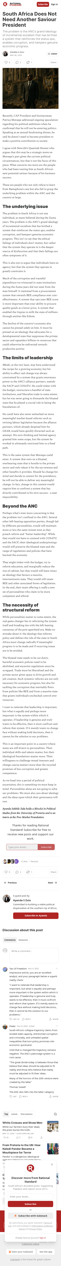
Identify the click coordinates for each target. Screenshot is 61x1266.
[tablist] (16, 940)
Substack (15, 1259)
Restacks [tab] (23, 940)
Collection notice (30, 1244)
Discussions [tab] (26, 1114)
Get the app (46, 1251)
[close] (51, 1164)
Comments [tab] (9, 940)
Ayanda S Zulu (17, 52)
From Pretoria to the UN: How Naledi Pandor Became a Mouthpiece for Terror (21, 1149)
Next (50, 882)
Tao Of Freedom (18, 968)
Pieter (12, 1026)
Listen (54, 53)
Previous (12, 882)
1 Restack (33, 861)
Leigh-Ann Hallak (25, 1133)
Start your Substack (22, 1251)
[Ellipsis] (56, 968)
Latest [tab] (14, 1114)
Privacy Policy (35, 1229)
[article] (30, 1130)
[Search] (55, 1114)
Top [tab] (6, 1114)
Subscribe (43, 4)
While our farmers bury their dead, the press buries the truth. (21, 1128)
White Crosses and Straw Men (22, 1122)
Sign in (54, 4)
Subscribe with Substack (32, 1215)
